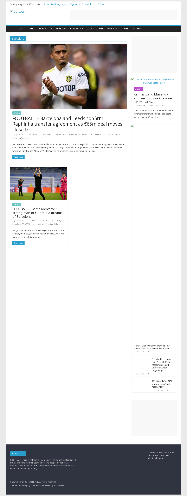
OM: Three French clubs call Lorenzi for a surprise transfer (71, 3)
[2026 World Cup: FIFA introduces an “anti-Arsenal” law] (140, 379)
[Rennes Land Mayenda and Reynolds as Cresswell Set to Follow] (154, 79)
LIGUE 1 (21, 28)
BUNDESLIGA (76, 28)
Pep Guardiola (52, 224)
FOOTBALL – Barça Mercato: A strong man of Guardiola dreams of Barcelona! (37, 213)
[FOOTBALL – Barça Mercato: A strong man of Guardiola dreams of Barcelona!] (38, 168)
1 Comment (46, 134)
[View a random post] (174, 29)
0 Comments (47, 220)
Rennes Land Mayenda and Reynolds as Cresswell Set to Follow (154, 98)
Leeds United (86, 134)
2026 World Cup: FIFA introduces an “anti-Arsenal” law (162, 384)
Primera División (113, 134)
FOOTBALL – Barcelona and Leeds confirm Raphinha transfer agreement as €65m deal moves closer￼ (67, 124)
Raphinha (16, 138)
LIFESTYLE (137, 28)
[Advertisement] (123, 15)
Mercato (41, 224)
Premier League (58, 28)
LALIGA (32, 28)
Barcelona (60, 134)
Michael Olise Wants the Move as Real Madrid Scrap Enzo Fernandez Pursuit (152, 347)
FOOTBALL (69, 134)
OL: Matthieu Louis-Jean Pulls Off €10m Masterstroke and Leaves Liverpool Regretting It (161, 365)
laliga (77, 134)
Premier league (99, 134)
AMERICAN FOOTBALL (117, 28)
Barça (59, 220)
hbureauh (33, 134)
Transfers (25, 138)
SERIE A (42, 28)
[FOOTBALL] (13, 29)
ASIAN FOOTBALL (94, 28)
